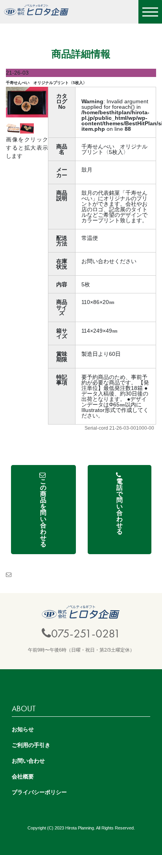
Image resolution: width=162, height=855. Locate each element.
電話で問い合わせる (119, 506)
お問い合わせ (28, 761)
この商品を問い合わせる (43, 512)
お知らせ (23, 729)
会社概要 (23, 776)
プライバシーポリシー (39, 792)
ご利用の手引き (31, 745)
